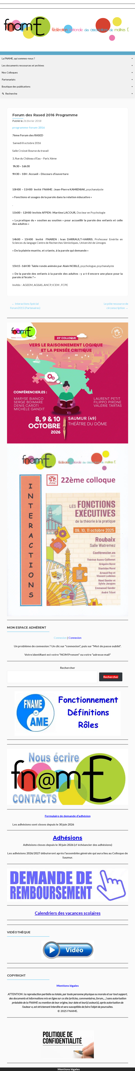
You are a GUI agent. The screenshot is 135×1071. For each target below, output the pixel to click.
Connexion (60, 637)
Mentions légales (69, 1069)
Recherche (11, 93)
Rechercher (67, 667)
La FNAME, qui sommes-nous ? (18, 58)
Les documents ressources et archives (23, 65)
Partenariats (8, 79)
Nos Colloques (10, 72)
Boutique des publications (16, 86)
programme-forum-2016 (28, 127)
